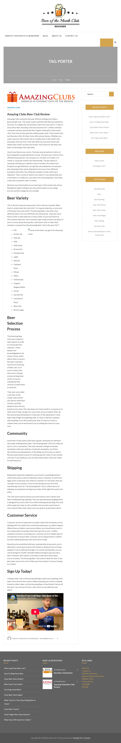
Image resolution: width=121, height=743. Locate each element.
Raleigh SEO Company (82, 738)
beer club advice (99, 205)
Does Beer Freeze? (11, 709)
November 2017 (99, 166)
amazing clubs (13, 108)
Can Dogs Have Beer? (99, 138)
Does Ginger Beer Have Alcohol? (17, 714)
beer (99, 194)
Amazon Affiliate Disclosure (93, 676)
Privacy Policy (87, 681)
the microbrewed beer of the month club (99, 233)
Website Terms (88, 679)
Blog (45, 36)
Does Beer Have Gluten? (99, 127)
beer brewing (99, 199)
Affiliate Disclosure (89, 673)
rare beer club (99, 226)
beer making (99, 221)
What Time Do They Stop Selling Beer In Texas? (20, 702)
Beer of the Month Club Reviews (22, 36)
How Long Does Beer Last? (99, 117)
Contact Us (71, 36)
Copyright (86, 684)
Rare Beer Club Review (63, 673)
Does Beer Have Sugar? (13, 695)
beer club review (99, 210)
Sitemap (85, 687)
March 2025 (99, 161)
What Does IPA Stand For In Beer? (17, 720)
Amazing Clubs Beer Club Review (28, 114)
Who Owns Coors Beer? (99, 133)
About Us (56, 36)
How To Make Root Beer (99, 122)
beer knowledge (99, 215)
